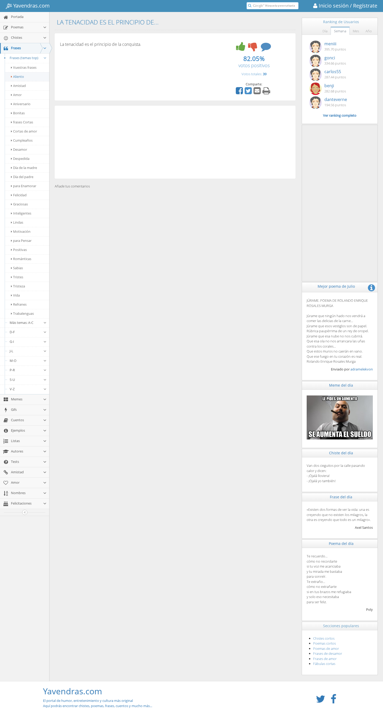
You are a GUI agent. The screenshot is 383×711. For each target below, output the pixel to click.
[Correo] (258, 92)
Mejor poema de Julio (336, 286)
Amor (17, 94)
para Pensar (22, 240)
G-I (12, 341)
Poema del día (341, 543)
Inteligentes (22, 213)
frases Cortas (23, 122)
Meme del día (341, 385)
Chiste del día (341, 452)
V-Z (12, 389)
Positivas (20, 249)
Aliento (18, 76)
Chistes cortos (324, 638)
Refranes (20, 304)
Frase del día (341, 496)
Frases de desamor (327, 653)
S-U (12, 379)
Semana (340, 31)
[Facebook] (240, 92)
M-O (13, 360)
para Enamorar (24, 186)
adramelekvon (361, 369)
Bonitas (19, 113)
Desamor (20, 149)
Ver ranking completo (339, 115)
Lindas (18, 222)
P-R (12, 370)
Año (369, 31)
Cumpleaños (23, 140)
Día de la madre (25, 167)
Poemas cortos (324, 643)
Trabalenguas (23, 313)
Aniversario (21, 104)
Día (325, 31)
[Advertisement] (175, 142)
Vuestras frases (24, 67)
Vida (16, 295)
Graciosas (20, 204)
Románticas (22, 258)
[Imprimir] (266, 92)
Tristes (18, 277)
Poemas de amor (326, 648)
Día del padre (23, 176)
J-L (11, 351)
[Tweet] (249, 92)
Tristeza (19, 286)
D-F (12, 332)
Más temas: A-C (21, 322)
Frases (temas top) (24, 57)
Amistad (19, 85)
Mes (356, 31)
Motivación (21, 231)
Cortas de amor (25, 131)
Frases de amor (325, 658)
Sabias (18, 268)
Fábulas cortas (324, 663)
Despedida (21, 158)
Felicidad (20, 195)
